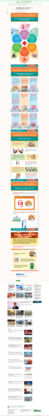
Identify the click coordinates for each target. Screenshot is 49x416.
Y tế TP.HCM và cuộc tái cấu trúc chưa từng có (10, 290)
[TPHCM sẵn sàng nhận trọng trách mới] (28, 361)
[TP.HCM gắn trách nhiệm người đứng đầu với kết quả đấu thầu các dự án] (28, 376)
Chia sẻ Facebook (18, 274)
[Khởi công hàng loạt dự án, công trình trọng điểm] (28, 354)
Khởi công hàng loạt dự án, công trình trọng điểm (15, 352)
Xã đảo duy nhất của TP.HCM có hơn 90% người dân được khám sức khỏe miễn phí (28, 326)
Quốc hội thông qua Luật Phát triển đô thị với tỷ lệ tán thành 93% (11, 316)
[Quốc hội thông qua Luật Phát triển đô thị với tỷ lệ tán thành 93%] (11, 312)
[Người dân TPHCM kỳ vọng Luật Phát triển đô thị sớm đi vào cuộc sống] (28, 312)
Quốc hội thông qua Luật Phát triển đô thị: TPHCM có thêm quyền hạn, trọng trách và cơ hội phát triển (11, 326)
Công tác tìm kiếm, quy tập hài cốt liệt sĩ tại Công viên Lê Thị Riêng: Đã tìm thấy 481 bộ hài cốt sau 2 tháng (19, 317)
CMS (37, 415)
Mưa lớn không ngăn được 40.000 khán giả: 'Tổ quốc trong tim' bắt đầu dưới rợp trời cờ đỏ (15, 345)
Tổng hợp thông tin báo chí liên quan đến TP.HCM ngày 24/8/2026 (15, 330)
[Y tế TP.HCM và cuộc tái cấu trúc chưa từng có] (11, 287)
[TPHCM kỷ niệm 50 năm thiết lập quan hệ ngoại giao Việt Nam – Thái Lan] (28, 384)
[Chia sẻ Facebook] (7, 12)
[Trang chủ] (7, 5)
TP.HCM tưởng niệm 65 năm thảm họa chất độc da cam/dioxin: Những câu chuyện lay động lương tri (15, 338)
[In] (24, 274)
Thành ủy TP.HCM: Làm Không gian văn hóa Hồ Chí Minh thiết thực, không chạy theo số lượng (19, 326)
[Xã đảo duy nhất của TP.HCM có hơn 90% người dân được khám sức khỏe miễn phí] (28, 322)
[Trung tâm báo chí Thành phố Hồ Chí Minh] (8, 406)
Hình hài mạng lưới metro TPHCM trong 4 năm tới (19, 290)
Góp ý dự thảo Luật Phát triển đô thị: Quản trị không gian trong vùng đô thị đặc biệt (15, 396)
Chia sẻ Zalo (22, 274)
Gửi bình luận (18, 280)
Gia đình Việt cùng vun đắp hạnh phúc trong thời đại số (10, 298)
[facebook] (7, 2)
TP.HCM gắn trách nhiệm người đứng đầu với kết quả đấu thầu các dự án (15, 374)
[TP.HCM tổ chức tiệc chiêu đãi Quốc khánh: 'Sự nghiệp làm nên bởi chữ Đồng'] (13, 305)
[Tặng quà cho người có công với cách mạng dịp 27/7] (28, 287)
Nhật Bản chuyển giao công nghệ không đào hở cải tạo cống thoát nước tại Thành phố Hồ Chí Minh (15, 389)
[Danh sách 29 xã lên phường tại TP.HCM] (20, 295)
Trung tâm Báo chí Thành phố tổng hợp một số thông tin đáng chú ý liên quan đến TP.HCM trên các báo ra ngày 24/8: (15, 332)
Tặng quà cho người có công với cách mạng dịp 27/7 (28, 290)
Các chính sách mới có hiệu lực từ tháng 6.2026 (28, 298)
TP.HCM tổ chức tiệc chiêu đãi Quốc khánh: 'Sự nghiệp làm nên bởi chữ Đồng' (26, 302)
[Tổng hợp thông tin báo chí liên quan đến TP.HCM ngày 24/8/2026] (28, 332)
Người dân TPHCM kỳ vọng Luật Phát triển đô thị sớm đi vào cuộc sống (28, 317)
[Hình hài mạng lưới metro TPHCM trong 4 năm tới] (20, 287)
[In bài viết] (7, 14)
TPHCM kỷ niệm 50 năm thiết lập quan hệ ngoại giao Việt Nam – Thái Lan (16, 382)
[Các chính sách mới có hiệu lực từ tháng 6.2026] (28, 295)
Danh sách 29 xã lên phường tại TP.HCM (19, 298)
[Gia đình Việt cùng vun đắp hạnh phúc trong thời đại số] (11, 295)
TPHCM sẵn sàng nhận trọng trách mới (13, 359)
